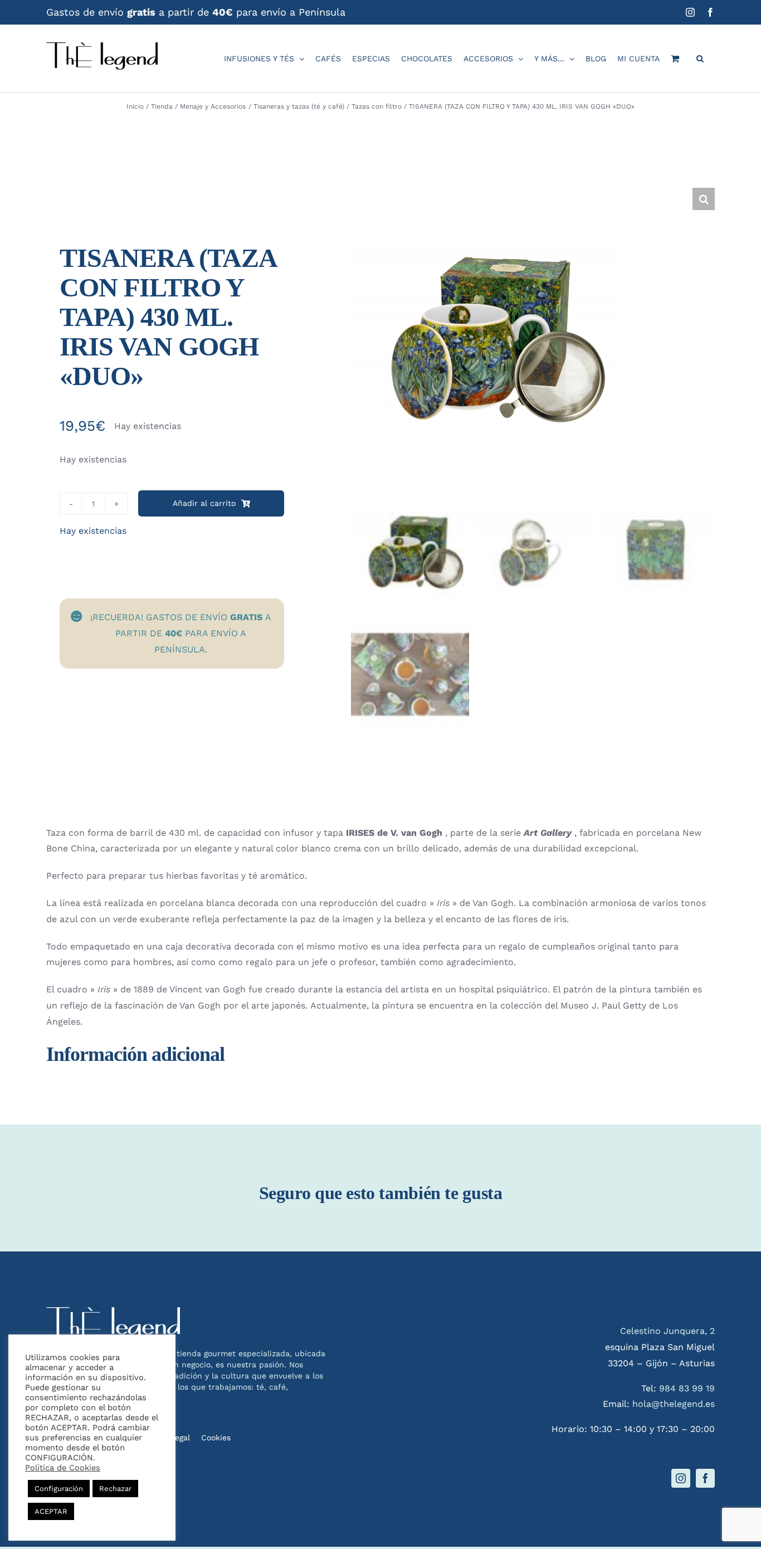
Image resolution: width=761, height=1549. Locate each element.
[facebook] (705, 1478)
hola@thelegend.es (673, 1404)
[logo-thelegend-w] (113, 1311)
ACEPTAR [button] (51, 1511)
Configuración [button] (59, 1488)
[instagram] (680, 1478)
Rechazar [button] (115, 1488)
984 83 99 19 (687, 1388)
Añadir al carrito (204, 503)
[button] (700, 58)
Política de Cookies (62, 1468)
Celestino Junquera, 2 (667, 1331)
